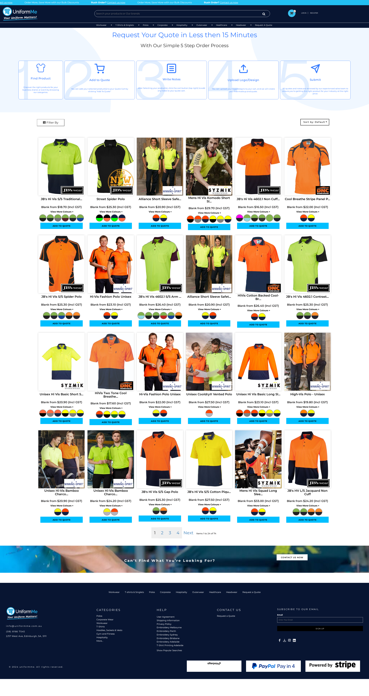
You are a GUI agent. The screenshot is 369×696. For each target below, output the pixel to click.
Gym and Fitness (105, 633)
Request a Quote (251, 592)
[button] (104, 25)
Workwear (114, 592)
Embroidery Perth (166, 631)
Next (188, 532)
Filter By (52, 122)
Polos (152, 592)
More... (99, 640)
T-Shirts (100, 626)
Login (303, 13)
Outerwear (198, 592)
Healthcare (215, 592)
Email (280, 615)
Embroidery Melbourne (169, 627)
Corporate (165, 592)
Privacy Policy (164, 624)
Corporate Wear (104, 619)
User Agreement (166, 616)
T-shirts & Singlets (134, 592)
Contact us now (83, 2)
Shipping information (168, 620)
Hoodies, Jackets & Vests (109, 630)
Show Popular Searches (169, 650)
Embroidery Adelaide (168, 641)
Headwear (231, 592)
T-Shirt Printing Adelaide (170, 645)
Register (314, 13)
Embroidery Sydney (167, 634)
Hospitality (181, 592)
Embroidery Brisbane (168, 638)
